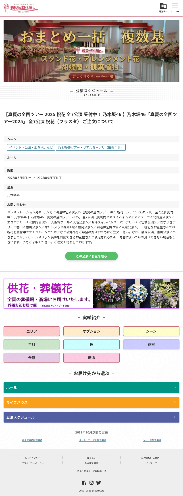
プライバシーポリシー (33, 463)
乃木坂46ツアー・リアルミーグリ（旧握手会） (91, 147)
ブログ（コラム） (33, 458)
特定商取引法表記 (150, 458)
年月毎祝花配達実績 (32, 440)
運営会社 (91, 458)
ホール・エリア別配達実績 (92, 440)
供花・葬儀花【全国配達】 (91, 470)
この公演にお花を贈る (91, 256)
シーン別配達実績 (152, 440)
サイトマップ (150, 463)
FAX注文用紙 (91, 463)
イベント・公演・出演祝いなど (31, 147)
